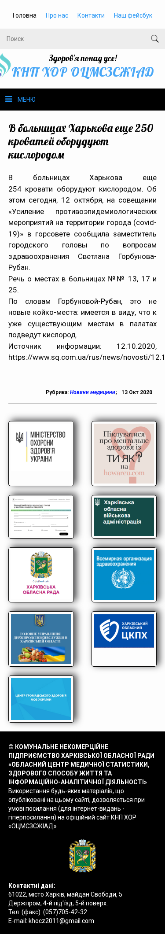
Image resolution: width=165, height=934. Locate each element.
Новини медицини (92, 392)
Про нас (57, 15)
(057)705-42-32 (65, 912)
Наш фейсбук (133, 15)
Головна (25, 15)
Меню (27, 99)
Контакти (91, 15)
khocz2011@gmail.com (61, 920)
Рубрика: (58, 392)
